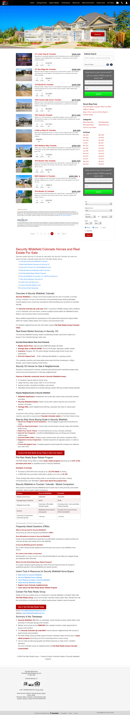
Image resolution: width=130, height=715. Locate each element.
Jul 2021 (85, 143)
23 (58, 233)
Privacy (76, 713)
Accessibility (64, 713)
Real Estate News (104, 122)
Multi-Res (79, 40)
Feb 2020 (101, 148)
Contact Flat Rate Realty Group (30, 285)
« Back (32, 233)
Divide (33, 695)
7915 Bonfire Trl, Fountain (44, 191)
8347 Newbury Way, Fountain (46, 146)
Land (77, 38)
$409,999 (76, 85)
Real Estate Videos (88, 125)
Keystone (25, 698)
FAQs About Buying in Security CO (31, 279)
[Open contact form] (117, 3)
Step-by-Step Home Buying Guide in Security (35, 270)
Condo (78, 36)
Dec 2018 (86, 153)
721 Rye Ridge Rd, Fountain (45, 69)
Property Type (77, 32)
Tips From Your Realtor (89, 127)
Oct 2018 (85, 156)
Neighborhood (29, 37)
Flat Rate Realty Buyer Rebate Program (33, 273)
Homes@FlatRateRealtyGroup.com (33, 610)
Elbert (24, 697)
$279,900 (76, 100)
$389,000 (76, 146)
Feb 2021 (101, 145)
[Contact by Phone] (122, 3)
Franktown (30, 697)
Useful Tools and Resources (29, 282)
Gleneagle (19, 697)
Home (77, 34)
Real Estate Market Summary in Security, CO (35, 264)
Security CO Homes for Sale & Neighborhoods (35, 267)
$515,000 (76, 115)
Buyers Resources (88, 122)
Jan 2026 (101, 137)
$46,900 (76, 130)
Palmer (30, 698)
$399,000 (76, 69)
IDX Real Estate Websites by (41, 713)
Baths (55, 37)
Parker (29, 695)
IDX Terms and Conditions (65, 215)
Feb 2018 (101, 164)
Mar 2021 (86, 145)
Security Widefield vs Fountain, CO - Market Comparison (39, 276)
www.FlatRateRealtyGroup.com (33, 613)
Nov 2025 (101, 140)
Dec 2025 (86, 140)
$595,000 (76, 161)
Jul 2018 (85, 159)
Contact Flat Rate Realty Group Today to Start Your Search (40, 453)
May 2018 (86, 161)
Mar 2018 (86, 164)
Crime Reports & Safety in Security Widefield (34, 580)
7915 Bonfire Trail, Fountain (45, 161)
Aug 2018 (101, 156)
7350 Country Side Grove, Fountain (48, 100)
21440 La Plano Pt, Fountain (45, 130)
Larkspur (19, 698)
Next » (64, 233)
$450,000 (74, 176)
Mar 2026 (101, 135)
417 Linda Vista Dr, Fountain (45, 54)
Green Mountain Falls (40, 697)
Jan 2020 (85, 151)
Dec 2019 (101, 151)
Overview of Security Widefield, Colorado (33, 261)
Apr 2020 (85, 148)
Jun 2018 (101, 159)
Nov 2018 (101, 153)
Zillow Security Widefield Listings (29, 582)
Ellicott (43, 693)
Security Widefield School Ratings (30, 577)
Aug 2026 (86, 135)
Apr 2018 (101, 161)
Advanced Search (97, 39)
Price (47, 32)
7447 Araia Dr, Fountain (43, 115)
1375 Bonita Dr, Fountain (44, 85)
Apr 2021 (101, 143)
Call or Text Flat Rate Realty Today (31, 607)
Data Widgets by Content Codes (105, 712)
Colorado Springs (36, 693)
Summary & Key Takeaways (29, 288)
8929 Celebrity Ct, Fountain (45, 176)
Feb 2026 (86, 137)
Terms (70, 713)
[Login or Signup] (126, 3)
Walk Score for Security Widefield (30, 575)
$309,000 (76, 54)
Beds (47, 37)
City (26, 32)
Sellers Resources (104, 125)
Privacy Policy (39, 690)
